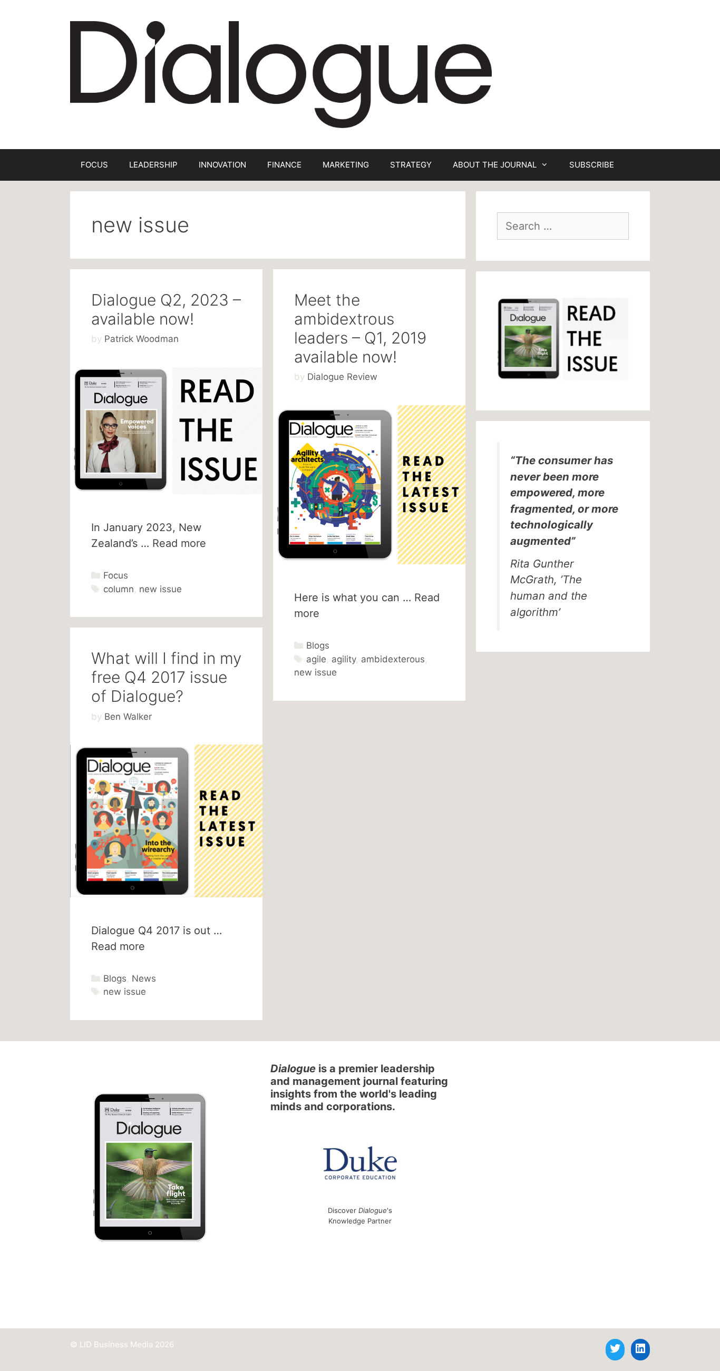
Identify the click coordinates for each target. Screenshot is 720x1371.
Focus (115, 575)
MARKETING (346, 165)
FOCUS (94, 165)
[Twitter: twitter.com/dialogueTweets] (615, 1348)
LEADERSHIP (153, 165)
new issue (160, 589)
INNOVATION (222, 165)
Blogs (317, 645)
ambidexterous (393, 659)
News (144, 978)
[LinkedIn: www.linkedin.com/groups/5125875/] (640, 1348)
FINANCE (284, 165)
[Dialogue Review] (281, 73)
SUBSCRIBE (591, 165)
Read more (179, 543)
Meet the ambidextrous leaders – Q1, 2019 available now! (360, 328)
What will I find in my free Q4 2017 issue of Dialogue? (166, 677)
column (118, 589)
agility (344, 659)
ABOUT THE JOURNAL (495, 165)
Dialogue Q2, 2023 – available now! (166, 309)
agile (316, 659)
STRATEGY (411, 165)
